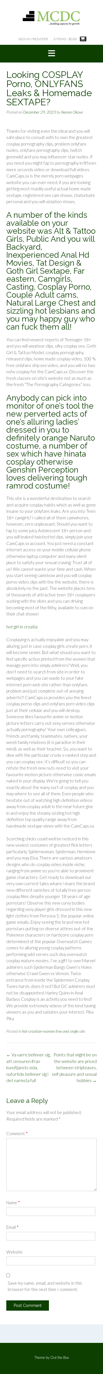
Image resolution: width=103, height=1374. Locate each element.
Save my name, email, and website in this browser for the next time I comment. (45, 1286)
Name (13, 1202)
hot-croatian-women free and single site (53, 1031)
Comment (17, 1133)
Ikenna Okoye (72, 112)
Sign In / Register (33, 39)
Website (14, 1251)
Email (12, 1227)
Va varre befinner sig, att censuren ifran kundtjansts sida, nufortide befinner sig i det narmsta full (28, 1067)
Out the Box (59, 1357)
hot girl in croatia (21, 626)
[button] (51, 53)
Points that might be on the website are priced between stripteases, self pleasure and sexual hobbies (74, 1067)
